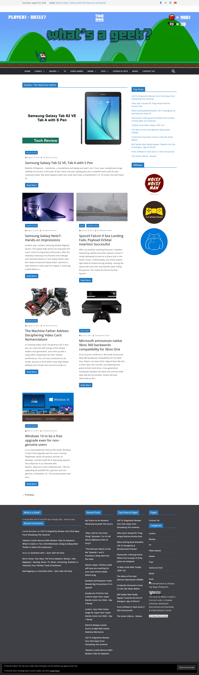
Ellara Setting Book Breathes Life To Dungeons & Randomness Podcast (130, 545)
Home (27, 71)
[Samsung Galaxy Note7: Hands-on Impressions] (48, 207)
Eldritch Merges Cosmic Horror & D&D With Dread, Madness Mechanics (97, 628)
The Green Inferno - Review (144, 156)
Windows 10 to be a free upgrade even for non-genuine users (43, 440)
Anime (90, 71)
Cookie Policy (55, 671)
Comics (38, 71)
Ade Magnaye (28, 571)
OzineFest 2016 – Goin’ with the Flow (47, 553)
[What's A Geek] (99, 13)
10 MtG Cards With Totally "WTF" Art (148, 125)
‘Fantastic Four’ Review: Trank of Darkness (41, 565)
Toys (103, 71)
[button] (43, 71)
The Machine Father (50, 157)
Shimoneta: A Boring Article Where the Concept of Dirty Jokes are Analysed (129, 558)
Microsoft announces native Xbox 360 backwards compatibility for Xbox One (100, 344)
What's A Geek (167, 597)
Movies (52, 71)
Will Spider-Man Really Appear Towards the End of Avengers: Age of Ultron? (129, 598)
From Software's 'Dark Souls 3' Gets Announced (153, 151)
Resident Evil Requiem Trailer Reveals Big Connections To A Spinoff (98, 584)
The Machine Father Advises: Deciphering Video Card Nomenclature (47, 335)
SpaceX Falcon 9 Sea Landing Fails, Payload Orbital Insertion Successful (101, 239)
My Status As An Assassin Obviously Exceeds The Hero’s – (99, 523)
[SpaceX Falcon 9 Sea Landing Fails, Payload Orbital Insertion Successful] (102, 207)
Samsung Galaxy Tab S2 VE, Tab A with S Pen (59, 162)
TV (65, 71)
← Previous (28, 494)
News (82, 226)
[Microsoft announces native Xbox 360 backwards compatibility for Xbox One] (102, 307)
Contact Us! (149, 71)
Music (135, 71)
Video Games (76, 71)
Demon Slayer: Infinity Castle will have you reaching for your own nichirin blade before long (81, 4)
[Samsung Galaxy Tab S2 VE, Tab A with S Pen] (75, 119)
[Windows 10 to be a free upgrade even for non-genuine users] (48, 407)
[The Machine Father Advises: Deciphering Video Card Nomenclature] (48, 302)
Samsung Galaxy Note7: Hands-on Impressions (43, 237)
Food (151, 579)
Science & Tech (120, 71)
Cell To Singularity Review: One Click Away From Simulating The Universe (97, 641)
